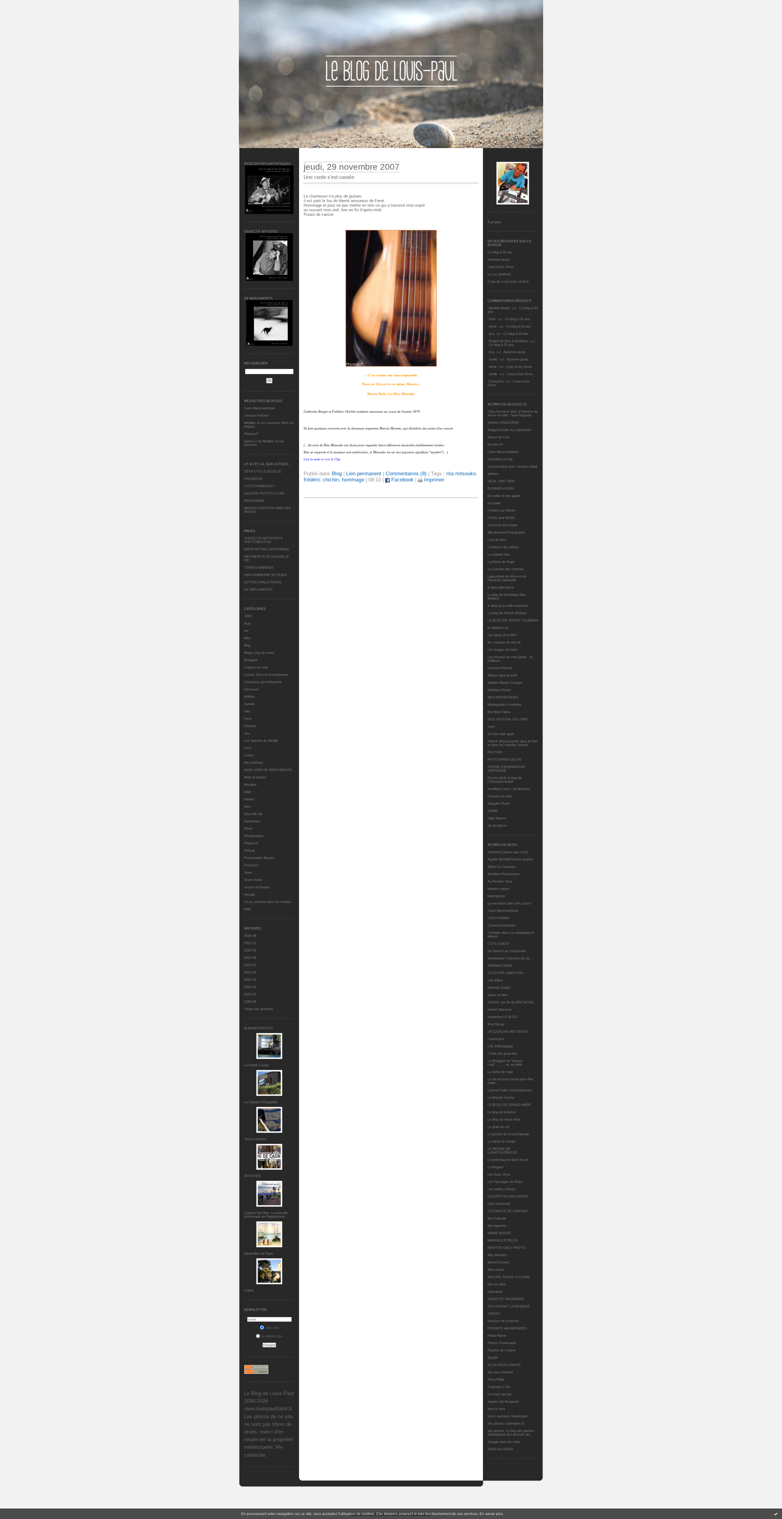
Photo (248, 828)
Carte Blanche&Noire (259, 408)
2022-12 (250, 943)
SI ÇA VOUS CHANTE (504, 1365)
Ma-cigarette (497, 1225)
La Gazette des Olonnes (506, 569)
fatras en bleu (498, 995)
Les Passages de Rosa (505, 1182)
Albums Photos (258, 1028)
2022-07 (250, 965)
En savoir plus (491, 1514)
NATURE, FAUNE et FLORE (509, 1277)
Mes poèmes (253, 762)
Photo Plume (497, 1335)
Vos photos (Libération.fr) (506, 1423)
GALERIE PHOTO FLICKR (264, 493)
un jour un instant (256, 887)
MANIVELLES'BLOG (503, 1240)
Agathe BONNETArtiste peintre (510, 859)
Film (247, 711)
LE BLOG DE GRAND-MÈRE (509, 1105)
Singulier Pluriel (499, 803)
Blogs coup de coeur (259, 652)
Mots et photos (255, 777)
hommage (353, 480)
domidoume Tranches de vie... (510, 958)
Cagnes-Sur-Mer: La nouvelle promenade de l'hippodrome (266, 1214)
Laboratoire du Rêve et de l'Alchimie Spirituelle (507, 578)
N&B (247, 792)
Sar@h (493, 1357)
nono (491, 726)
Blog (247, 645)
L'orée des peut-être (502, 1053)
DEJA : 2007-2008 (501, 481)
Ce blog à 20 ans (500, 252)
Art (246, 631)
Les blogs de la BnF (502, 635)
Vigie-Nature (497, 818)
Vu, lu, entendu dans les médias (267, 902)
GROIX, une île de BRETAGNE (511, 1002)
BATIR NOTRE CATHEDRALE (266, 549)
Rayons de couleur (502, 1350)
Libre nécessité (499, 1203)
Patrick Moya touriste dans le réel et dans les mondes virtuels (512, 743)
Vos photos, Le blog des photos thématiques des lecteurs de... (511, 1432)
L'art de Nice (497, 540)
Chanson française (502, 925)
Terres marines (255, 1139)
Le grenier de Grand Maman (508, 1134)
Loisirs (249, 755)
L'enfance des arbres (503, 547)
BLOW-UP (495, 444)
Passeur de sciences (503, 1321)
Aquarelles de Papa (258, 1253)
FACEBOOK (253, 478)
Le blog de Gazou (501, 1097)
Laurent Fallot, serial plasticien (510, 1090)
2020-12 (250, 994)
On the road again (501, 734)
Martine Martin (499, 308)
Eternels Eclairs (499, 987)
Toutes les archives (258, 1009)
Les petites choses (502, 1189)
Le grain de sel (498, 1127)
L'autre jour (496, 1039)
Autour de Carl (498, 437)
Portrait (249, 850)
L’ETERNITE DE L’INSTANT (508, 1211)
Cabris (249, 1290)
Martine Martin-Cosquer (505, 682)
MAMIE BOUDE (499, 1233)
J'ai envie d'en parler (503, 525)
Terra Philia (496, 1379)
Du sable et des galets (504, 496)
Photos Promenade (502, 1343)
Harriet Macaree (500, 1009)
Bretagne (251, 660)
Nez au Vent (497, 1284)
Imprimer (433, 480)
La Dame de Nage (501, 562)
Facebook (402, 480)
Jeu (247, 733)
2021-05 (250, 979)
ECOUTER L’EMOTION (505, 973)
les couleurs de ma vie (504, 642)
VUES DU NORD (500, 1449)
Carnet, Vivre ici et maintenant (266, 674)
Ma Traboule (497, 1218)
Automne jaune (499, 259)
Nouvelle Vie (253, 814)
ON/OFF (494, 1313)
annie (493, 326)
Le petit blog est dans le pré (508, 1160)
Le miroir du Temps (502, 1141)
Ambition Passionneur (504, 874)
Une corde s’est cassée (329, 177)
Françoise (496, 381)
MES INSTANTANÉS (503, 697)
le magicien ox (498, 627)
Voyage (249, 894)
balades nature (499, 888)
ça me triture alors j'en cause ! (510, 903)
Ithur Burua (496, 1024)
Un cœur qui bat (499, 1394)
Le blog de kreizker (502, 1112)
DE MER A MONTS (258, 589)
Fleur (248, 718)
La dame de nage (500, 1072)
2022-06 (250, 972)
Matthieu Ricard (499, 690)
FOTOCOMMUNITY (259, 486)
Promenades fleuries (259, 858)
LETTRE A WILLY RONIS (262, 582)
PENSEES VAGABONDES (507, 1328)
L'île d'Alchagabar (500, 1046)
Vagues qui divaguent (503, 1401)
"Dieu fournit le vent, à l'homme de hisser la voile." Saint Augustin (513, 413)
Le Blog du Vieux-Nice (504, 1119)
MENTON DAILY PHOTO (506, 1247)
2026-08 (250, 935)
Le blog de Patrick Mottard (507, 613)
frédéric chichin (321, 480)
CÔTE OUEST (499, 943)
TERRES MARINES (258, 567)
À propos (494, 222)
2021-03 (250, 987)
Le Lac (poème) (499, 274)
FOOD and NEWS (501, 518)
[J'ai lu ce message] (775, 1513)
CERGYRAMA (498, 918)
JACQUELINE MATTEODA (508, 1031)
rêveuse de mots (500, 796)
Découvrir (251, 689)
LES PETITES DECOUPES (508, 1196)
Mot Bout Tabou (499, 712)
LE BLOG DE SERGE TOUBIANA (513, 620)
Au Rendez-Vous (500, 881)
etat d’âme (495, 980)
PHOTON (495, 752)
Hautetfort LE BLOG (502, 1017)
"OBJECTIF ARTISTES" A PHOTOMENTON (263, 540)
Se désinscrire (272, 1336)
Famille (249, 704)
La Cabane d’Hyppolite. (261, 1102)
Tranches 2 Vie (499, 1387)
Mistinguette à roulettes (505, 704)
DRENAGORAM (500, 965)
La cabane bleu (499, 554)
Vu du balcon (497, 825)
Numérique (252, 821)
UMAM (493, 811)
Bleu (247, 638)
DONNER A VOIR (501, 488)
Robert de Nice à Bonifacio (508, 341)
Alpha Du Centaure (502, 866)
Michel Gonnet (498, 1262)
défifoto (249, 696)
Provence (251, 865)
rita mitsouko (461, 474)
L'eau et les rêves (501, 267)
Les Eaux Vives (499, 1174)
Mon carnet (496, 1269)
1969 (247, 616)
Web (247, 909)
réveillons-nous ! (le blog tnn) (509, 789)
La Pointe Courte (256, 1065)
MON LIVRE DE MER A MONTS (268, 770)
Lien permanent (363, 474)
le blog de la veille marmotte (508, 605)
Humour (250, 726)
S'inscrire (272, 1327)
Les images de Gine (502, 649)
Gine (492, 319)
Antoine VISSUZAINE (503, 422)
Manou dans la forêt (502, 675)
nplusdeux (495, 1291)
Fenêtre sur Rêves (502, 510)
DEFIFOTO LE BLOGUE (262, 471)
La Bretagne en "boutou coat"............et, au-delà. (505, 1062)
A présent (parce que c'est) (508, 852)
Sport (248, 872)
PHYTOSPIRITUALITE (504, 759)
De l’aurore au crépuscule (507, 951)
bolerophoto (496, 896)
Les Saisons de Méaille (261, 740)
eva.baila (494, 503)
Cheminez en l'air (500, 459)
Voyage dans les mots (504, 1442)
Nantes (249, 799)
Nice (247, 806)
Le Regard (495, 1167)
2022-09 (250, 950)
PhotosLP (251, 434)
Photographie (254, 836)
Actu (247, 623)
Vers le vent (496, 1409)
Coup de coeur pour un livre (508, 281)
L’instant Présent (256, 415)
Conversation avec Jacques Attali (512, 466)
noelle (493, 359)
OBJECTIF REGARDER (506, 1299)
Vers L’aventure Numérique (508, 1416)
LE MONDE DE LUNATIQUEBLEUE (502, 1150)
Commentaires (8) (406, 474)
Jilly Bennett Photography (506, 532)
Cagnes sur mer (256, 667)
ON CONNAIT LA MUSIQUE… (510, 1306)
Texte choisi (253, 880)
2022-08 (250, 957)
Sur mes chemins (500, 1372)
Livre (247, 748)
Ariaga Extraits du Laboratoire (510, 430)
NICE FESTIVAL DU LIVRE (508, 719)
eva (491, 333)
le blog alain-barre (501, 587)
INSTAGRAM (254, 500)
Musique (250, 784)
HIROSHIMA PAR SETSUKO (265, 575)
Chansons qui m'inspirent (262, 682)
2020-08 (250, 1001)
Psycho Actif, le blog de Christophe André (505, 779)
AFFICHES (252, 1176)
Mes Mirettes (497, 1255)
